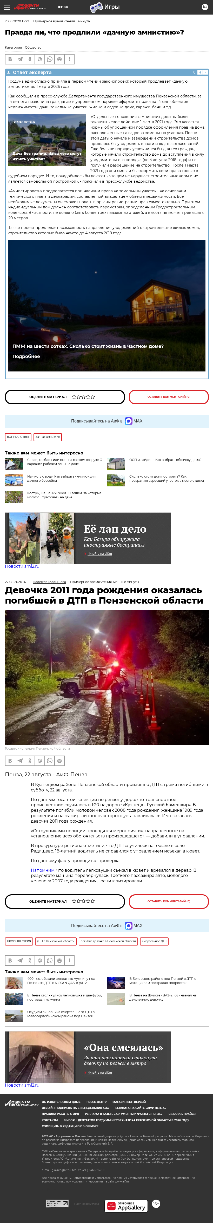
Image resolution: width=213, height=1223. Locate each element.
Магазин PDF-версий (129, 1102)
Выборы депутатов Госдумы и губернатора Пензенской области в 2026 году (126, 1120)
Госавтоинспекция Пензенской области (37, 748)
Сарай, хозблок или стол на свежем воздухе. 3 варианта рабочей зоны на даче (64, 462)
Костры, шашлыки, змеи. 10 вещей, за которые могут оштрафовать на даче (64, 495)
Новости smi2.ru (22, 566)
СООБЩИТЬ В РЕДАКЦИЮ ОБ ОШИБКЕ (70, 1126)
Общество (33, 47)
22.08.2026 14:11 (17, 582)
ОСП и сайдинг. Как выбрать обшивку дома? (165, 460)
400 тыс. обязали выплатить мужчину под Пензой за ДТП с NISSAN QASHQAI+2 (61, 981)
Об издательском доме (61, 1102)
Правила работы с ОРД (60, 1114)
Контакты (50, 1120)
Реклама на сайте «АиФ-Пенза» (140, 1108)
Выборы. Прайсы (182, 1114)
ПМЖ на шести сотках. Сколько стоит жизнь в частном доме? (88, 346)
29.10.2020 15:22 (17, 21)
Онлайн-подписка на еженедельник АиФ (75, 1108)
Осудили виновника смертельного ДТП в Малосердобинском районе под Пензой (61, 1014)
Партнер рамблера (86, 1203)
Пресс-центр (96, 1102)
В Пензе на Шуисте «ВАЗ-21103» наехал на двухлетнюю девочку (163, 997)
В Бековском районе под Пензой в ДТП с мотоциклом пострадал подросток (162, 981)
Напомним (43, 870)
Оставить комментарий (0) (169, 397)
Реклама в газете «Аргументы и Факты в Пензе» (124, 1114)
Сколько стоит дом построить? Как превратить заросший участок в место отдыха (166, 478)
